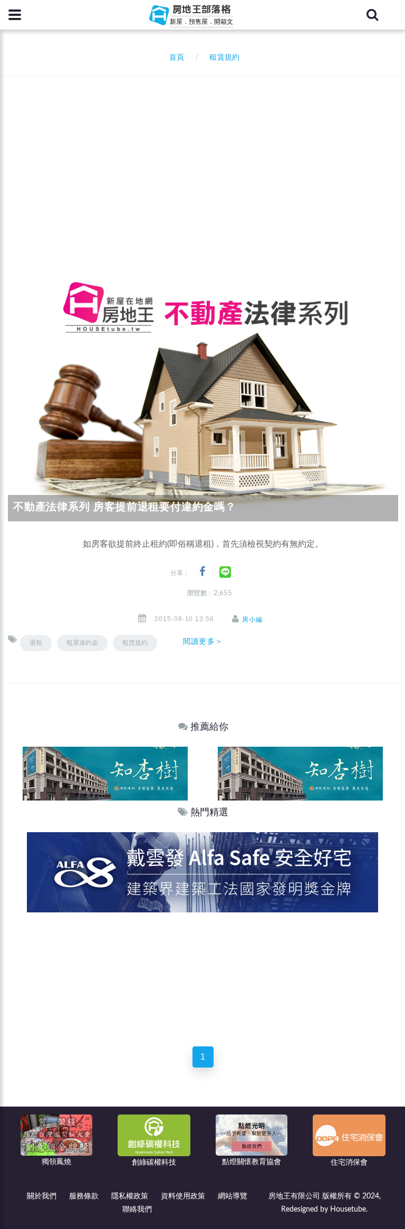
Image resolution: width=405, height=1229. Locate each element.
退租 (36, 642)
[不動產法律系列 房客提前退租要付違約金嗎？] (203, 392)
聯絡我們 (137, 1209)
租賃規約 (135, 642)
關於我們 (41, 1196)
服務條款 (84, 1196)
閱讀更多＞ (203, 641)
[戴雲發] (202, 872)
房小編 (252, 619)
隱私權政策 (129, 1196)
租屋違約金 (82, 642)
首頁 (174, 57)
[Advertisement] (206, 156)
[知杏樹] (105, 773)
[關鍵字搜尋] (372, 14)
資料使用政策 (183, 1196)
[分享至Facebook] (202, 572)
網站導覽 (232, 1196)
